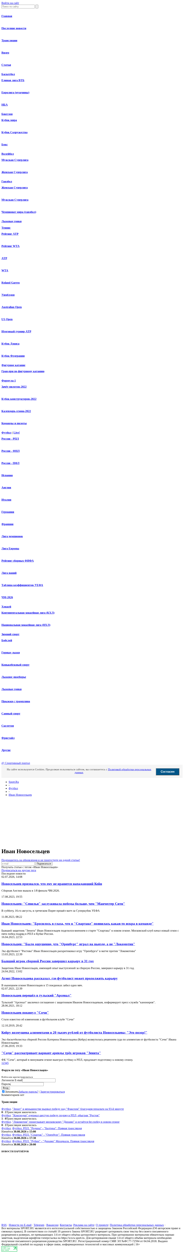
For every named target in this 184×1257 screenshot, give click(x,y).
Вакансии (52, 1225)
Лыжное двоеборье (13, 676)
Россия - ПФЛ (10, 463)
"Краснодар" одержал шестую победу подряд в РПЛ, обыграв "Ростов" (56, 1115)
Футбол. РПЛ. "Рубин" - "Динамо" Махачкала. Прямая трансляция (53, 1141)
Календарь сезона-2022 (16, 411)
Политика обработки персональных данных (137, 1225)
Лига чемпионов (12, 536)
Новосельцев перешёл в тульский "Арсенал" (36, 995)
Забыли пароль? (28, 1091)
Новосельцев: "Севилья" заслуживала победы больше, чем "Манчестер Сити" (63, 904)
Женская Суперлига (14, 172)
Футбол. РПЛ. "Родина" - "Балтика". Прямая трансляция (47, 1128)
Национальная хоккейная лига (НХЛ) (25, 624)
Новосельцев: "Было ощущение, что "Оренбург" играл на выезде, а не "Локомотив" (68, 944)
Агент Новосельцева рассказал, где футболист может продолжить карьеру (59, 978)
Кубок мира (9, 120)
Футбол (6, 432)
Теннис (6, 227)
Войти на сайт (10, 2)
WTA (4, 270)
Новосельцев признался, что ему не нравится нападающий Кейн (51, 884)
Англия (6, 487)
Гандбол (6, 181)
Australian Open (11, 307)
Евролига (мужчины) (15, 92)
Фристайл (8, 737)
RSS (4, 1225)
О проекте (102, 1225)
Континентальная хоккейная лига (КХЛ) (27, 612)
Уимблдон (8, 294)
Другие (6, 750)
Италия (6, 499)
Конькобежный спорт (15, 664)
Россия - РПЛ (10, 438)
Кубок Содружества (14, 132)
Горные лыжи (10, 652)
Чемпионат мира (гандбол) (18, 211)
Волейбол (7, 153)
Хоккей (6, 606)
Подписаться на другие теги (18, 870)
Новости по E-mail (20, 1225)
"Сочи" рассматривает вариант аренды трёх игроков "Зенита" (51, 1053)
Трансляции (9, 40)
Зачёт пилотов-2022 (14, 386)
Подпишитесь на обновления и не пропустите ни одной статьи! (40, 860)
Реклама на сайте (83, 1225)
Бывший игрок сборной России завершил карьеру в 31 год (47, 961)
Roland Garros (10, 282)
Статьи (6, 64)
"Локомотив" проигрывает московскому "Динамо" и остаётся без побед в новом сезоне (65, 1121)
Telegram (39, 1225)
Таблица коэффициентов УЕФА (22, 585)
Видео (5, 52)
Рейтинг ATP (10, 233)
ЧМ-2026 (7, 597)
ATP (4, 258)
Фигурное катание (13, 365)
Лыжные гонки (11, 221)
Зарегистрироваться (52, 1091)
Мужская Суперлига (14, 159)
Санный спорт (10, 713)
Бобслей (6, 640)
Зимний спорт (10, 634)
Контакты (66, 1225)
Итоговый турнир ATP (16, 331)
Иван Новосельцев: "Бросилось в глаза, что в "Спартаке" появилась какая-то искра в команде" (77, 923)
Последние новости (13, 28)
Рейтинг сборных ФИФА (17, 560)
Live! (16, 432)
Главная (6, 16)
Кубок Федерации (13, 355)
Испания (7, 475)
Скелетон (7, 725)
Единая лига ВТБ (12, 80)
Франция (7, 524)
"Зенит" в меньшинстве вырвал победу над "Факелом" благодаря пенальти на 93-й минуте (68, 1108)
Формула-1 (8, 380)
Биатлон (7, 114)
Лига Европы (10, 548)
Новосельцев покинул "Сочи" (25, 1012)
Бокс (4, 144)
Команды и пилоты (14, 423)
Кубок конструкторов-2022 (18, 398)
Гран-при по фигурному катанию (22, 371)
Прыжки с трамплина (15, 701)
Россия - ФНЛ (10, 450)
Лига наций (9, 572)
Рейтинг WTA (10, 246)
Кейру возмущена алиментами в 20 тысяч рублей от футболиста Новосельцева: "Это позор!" (74, 1032)
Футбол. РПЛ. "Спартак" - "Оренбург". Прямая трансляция (48, 1134)
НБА (4, 104)
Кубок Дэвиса (10, 343)
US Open (7, 319)
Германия (7, 511)
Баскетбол (8, 74)
